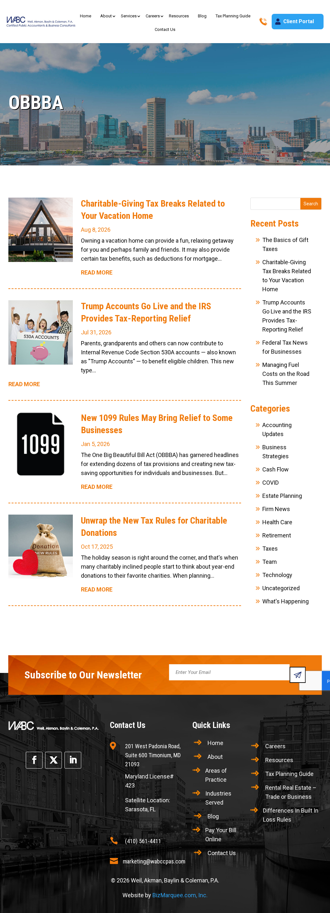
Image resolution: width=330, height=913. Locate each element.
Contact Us (165, 29)
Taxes (270, 548)
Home (85, 16)
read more (96, 272)
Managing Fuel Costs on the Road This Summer (285, 373)
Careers (153, 16)
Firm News (276, 509)
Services (129, 16)
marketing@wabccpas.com (154, 861)
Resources (179, 16)
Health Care (277, 522)
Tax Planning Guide (233, 16)
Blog (202, 16)
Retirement (276, 535)
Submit (297, 675)
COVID (270, 482)
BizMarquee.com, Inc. (180, 895)
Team (269, 561)
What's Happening (285, 601)
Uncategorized (281, 588)
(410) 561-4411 (143, 841)
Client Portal (298, 21)
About (106, 16)
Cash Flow (275, 469)
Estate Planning (282, 495)
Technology (277, 575)
